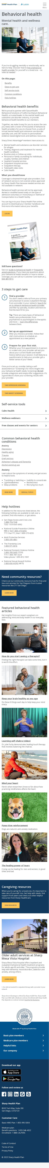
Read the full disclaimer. (32, 1000)
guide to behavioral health (20, 270)
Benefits (8, 83)
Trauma (5, 455)
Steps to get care (12, 87)
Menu (45, 8)
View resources (11, 905)
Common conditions (13, 94)
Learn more (9, 593)
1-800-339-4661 (10, 539)
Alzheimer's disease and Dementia (16, 462)
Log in (7, 214)
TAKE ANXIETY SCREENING (14, 393)
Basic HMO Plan (16, 1122)
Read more (9, 492)
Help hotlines (10, 98)
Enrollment (13, 1133)
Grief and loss (7, 458)
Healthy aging (8, 452)
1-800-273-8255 (20, 531)
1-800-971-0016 (10, 546)
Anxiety (5, 445)
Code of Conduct (9, 1143)
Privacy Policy (7, 1150)
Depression (7, 449)
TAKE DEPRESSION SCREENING (15, 385)
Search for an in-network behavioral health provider (27, 304)
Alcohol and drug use (11, 465)
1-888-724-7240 (10, 522)
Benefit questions (16, 1130)
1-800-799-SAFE (10, 552)
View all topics (27, 492)
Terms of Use (7, 1147)
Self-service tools (12, 90)
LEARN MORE (9, 979)
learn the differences (29, 322)
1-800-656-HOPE (11, 563)
